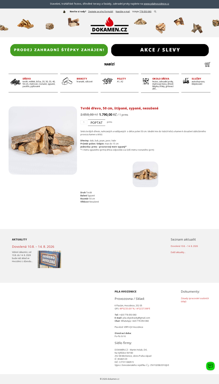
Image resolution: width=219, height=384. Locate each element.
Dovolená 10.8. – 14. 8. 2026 (33, 246)
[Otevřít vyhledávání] (155, 12)
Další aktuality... (178, 252)
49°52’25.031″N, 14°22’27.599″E (134, 308)
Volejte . (142, 11)
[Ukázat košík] (207, 66)
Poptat (97, 123)
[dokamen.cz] (65, 12)
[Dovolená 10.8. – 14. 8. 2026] (49, 266)
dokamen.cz (113, 379)
